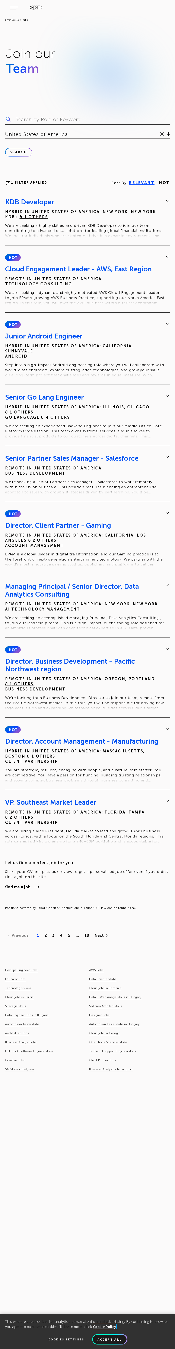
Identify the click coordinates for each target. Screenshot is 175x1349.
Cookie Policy (104, 1326)
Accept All (110, 1339)
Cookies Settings (66, 1339)
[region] (87, 1331)
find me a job (18, 887)
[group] (87, 218)
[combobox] (6, 134)
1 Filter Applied (29, 183)
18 (87, 935)
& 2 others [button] (42, 540)
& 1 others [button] (34, 217)
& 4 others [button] (55, 417)
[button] (13, 257)
